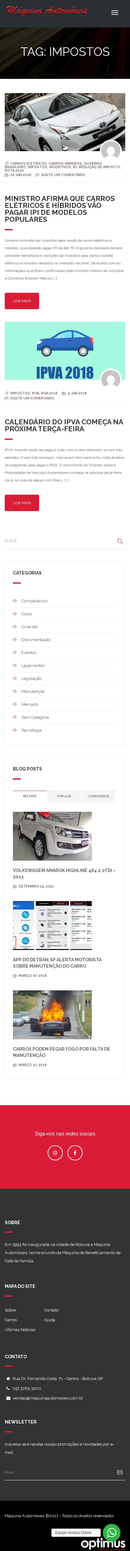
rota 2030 (14, 170)
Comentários (98, 796)
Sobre (10, 1310)
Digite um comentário (63, 175)
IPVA (35, 393)
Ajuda (49, 1320)
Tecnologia (31, 730)
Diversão (29, 626)
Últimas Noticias (20, 1329)
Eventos (28, 652)
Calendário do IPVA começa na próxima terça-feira (64, 425)
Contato (51, 1310)
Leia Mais (22, 301)
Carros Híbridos (65, 164)
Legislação (31, 678)
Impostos (37, 167)
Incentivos (60, 167)
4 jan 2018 (77, 393)
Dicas (26, 613)
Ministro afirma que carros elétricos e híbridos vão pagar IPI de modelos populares (60, 208)
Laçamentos (32, 665)
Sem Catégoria (35, 717)
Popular (64, 796)
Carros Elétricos (28, 164)
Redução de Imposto (99, 167)
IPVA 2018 (49, 393)
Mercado (29, 704)
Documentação (35, 639)
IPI (75, 167)
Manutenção (33, 691)
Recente (30, 796)
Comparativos (34, 601)
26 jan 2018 (20, 175)
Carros (11, 1320)
